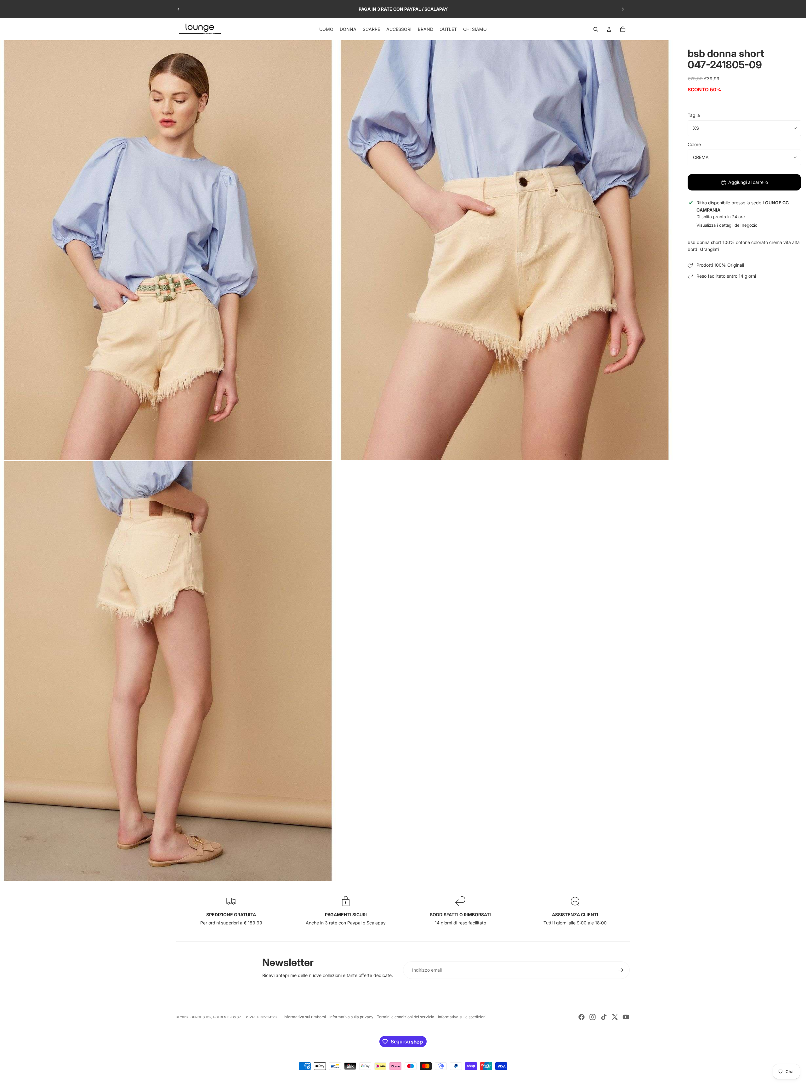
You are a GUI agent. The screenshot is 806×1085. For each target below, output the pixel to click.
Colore (694, 144)
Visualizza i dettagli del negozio (727, 225)
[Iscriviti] (621, 970)
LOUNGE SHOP (200, 1017)
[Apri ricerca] (596, 29)
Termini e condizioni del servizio (405, 1016)
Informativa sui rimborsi (305, 1016)
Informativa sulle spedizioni (462, 1016)
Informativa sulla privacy (351, 1016)
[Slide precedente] (178, 9)
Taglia (694, 115)
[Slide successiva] (623, 9)
